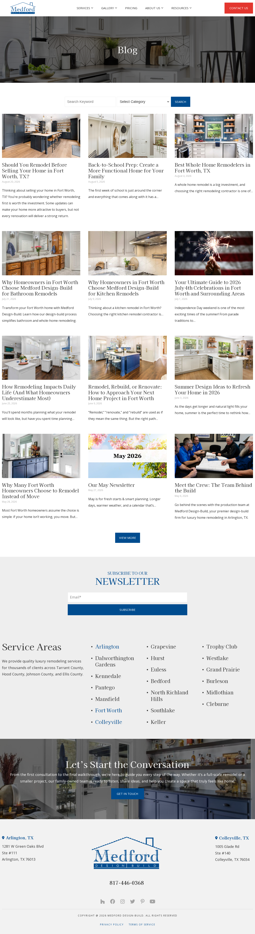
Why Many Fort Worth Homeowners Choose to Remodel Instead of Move (40, 490)
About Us (152, 8)
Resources (179, 8)
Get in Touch (127, 794)
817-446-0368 (127, 882)
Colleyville (108, 721)
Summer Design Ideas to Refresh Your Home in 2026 (212, 389)
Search (180, 102)
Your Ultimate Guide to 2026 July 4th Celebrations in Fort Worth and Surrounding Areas (210, 288)
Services (83, 8)
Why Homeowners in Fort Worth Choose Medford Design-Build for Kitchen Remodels (126, 288)
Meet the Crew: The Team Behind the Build (213, 487)
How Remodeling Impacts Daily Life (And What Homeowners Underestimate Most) (39, 392)
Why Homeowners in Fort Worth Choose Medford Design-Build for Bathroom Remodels (40, 288)
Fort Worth (108, 710)
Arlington (107, 646)
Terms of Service (142, 924)
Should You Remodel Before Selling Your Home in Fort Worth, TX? (34, 170)
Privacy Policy (114, 924)
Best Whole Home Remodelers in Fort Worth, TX (212, 167)
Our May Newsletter (111, 484)
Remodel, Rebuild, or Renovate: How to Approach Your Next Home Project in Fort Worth (125, 392)
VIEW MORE (127, 538)
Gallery (107, 8)
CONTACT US (239, 8)
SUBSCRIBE (127, 610)
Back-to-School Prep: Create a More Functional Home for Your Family (126, 170)
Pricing (131, 8)
